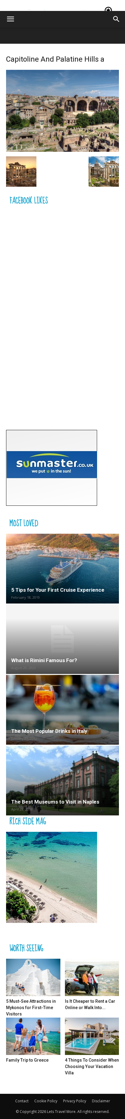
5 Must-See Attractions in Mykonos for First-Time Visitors (31, 1007)
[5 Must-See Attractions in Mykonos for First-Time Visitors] (33, 977)
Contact (22, 1101)
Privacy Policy (74, 1101)
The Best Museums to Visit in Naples (55, 802)
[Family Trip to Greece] (33, 1036)
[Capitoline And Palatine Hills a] (62, 150)
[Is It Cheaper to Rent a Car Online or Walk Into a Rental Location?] (92, 977)
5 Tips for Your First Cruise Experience (57, 590)
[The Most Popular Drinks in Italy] (62, 710)
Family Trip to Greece (27, 1060)
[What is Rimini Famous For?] (62, 639)
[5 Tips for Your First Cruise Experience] (62, 569)
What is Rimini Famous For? (44, 660)
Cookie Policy (45, 1101)
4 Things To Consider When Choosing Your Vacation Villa (92, 1066)
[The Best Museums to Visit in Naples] (62, 780)
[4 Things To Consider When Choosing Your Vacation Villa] (92, 1036)
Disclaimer (101, 1101)
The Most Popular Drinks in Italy (49, 731)
